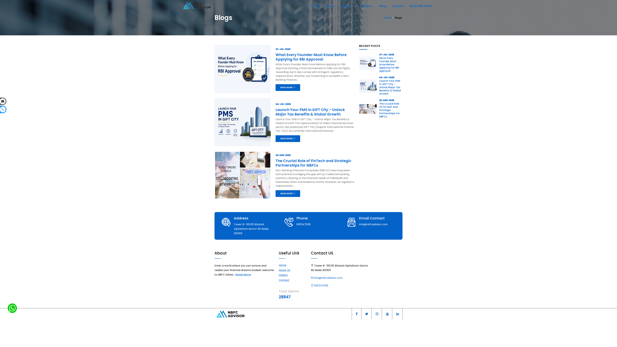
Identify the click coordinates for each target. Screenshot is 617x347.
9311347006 (320, 285)
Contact (398, 6)
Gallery (366, 6)
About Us (284, 270)
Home (315, 6)
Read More (243, 274)
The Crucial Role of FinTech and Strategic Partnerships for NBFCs (313, 163)
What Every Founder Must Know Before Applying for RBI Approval (311, 57)
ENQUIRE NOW (420, 6)
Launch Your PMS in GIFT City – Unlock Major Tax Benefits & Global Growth (310, 112)
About (329, 6)
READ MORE (286, 87)
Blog (382, 6)
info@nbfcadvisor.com (328, 278)
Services (346, 6)
